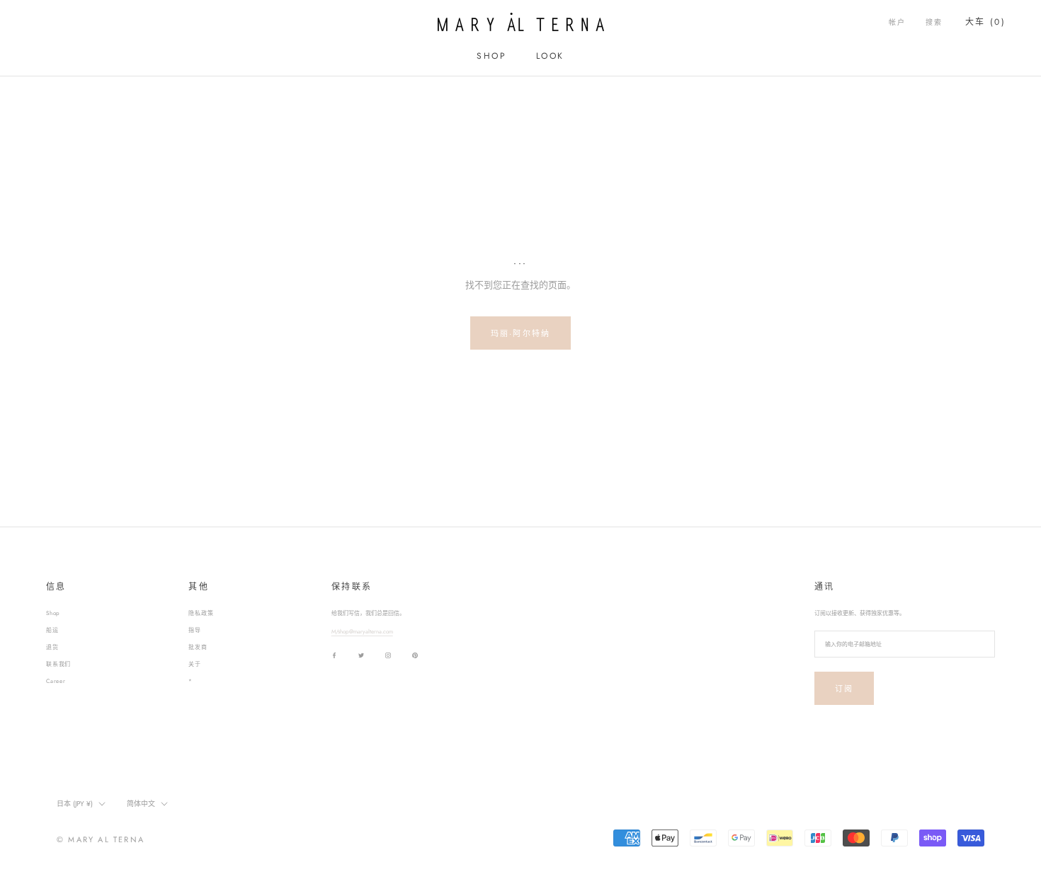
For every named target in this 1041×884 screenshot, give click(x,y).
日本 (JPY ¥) (75, 803)
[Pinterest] (415, 655)
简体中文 (141, 803)
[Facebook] (334, 655)
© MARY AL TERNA (100, 839)
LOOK (550, 56)
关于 (194, 664)
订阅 (844, 688)
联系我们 (58, 664)
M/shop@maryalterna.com (362, 631)
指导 (194, 630)
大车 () (985, 22)
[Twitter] (361, 655)
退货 (52, 647)
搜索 (934, 22)
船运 (52, 630)
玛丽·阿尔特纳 (520, 333)
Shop (53, 613)
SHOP (491, 56)
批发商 (197, 647)
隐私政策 (200, 613)
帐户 (897, 22)
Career (56, 681)
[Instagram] (388, 655)
